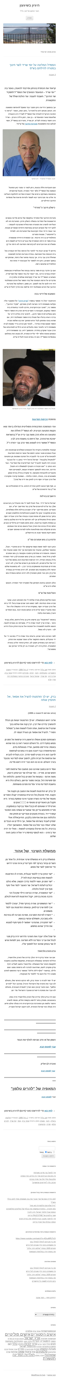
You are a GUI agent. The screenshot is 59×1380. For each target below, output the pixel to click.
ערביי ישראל (13, 1349)
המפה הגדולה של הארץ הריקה (44, 1222)
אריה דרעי (52, 676)
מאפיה (42, 1121)
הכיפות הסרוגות (40, 419)
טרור (34, 1343)
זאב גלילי (43, 670)
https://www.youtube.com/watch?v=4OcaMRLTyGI (36, 1238)
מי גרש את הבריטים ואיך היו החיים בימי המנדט (38, 1176)
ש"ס (49, 680)
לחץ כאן (48, 663)
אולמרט (29, 1331)
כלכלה (21, 1344)
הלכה (30, 1341)
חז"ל (48, 1344)
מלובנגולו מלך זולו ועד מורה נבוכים (43, 1179)
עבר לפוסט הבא (48, 1071)
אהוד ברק (8, 673)
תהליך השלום (39, 1355)
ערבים (6, 1349)
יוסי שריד (43, 676)
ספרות (36, 1349)
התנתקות (9, 1341)
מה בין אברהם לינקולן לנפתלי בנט (43, 1242)
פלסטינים (41, 1351)
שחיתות (14, 1352)
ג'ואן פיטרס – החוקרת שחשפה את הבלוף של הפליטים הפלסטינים (31, 1209)
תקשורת (49, 1358)
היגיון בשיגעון (30, 5)
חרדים (40, 1344)
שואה (21, 1351)
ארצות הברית (19, 1339)
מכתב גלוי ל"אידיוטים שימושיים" (44, 1183)
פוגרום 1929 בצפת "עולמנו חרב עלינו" (41, 1248)
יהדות (32, 673)
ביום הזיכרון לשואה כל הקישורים (44, 1281)
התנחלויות (43, 673)
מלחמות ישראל (28, 1346)
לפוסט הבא (47, 1097)
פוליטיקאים (52, 1352)
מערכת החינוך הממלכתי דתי (18, 676)
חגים (53, 1343)
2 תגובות (52, 706)
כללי (14, 1343)
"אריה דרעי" (23, 301)
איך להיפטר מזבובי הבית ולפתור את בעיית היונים (37, 1219)
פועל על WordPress (38, 1375)
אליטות (8, 1118)
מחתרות (39, 1346)
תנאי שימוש (52, 1375)
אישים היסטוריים (43, 1334)
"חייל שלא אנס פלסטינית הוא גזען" (43, 1206)
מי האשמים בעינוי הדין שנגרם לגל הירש (41, 1245)
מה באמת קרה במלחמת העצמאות (42, 1252)
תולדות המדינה (23, 1355)
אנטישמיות (52, 1339)
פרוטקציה (41, 1124)
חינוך (37, 673)
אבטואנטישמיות (48, 1331)
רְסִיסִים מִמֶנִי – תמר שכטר (46, 1298)
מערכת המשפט (48, 1349)
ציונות (28, 1351)
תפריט (29, 18)
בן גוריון (11, 1338)
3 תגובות (52, 75)
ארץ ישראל (32, 1338)
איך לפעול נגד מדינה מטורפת (45, 1173)
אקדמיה (44, 1338)
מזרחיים (26, 673)
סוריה (49, 1124)
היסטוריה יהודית (41, 1341)
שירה (8, 1352)
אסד (19, 1121)
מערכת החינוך (30, 124)
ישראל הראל (34, 676)
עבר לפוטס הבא (48, 1047)
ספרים (21, 1349)
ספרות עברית (29, 1349)
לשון (10, 1344)
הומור (53, 1341)
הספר (25, 1341)
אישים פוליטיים (17, 1334)
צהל (33, 1352)
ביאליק (53, 1121)
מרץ (54, 680)
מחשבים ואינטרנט (49, 1346)
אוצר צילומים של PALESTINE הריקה (42, 1215)
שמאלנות (50, 1354)
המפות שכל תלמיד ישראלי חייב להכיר (41, 1212)
